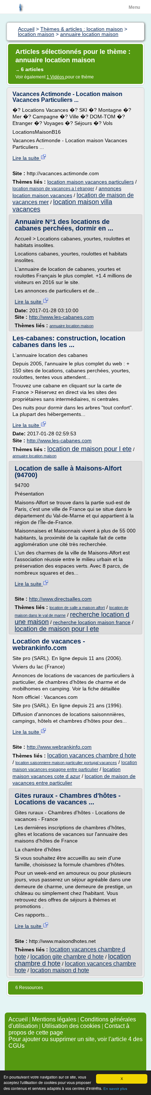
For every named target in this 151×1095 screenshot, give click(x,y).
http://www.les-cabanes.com (61, 317)
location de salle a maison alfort (77, 607)
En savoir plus (115, 1089)
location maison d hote (59, 970)
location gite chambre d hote (67, 957)
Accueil (18, 1019)
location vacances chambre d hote (91, 755)
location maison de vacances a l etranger (53, 188)
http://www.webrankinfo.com (59, 747)
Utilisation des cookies (71, 1026)
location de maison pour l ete (89, 449)
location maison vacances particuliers (90, 182)
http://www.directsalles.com (60, 599)
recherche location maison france (91, 622)
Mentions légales (54, 1019)
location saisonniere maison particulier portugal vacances (66, 762)
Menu (134, 7)
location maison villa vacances (62, 205)
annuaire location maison (71, 326)
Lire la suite (26, 158)
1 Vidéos (56, 77)
